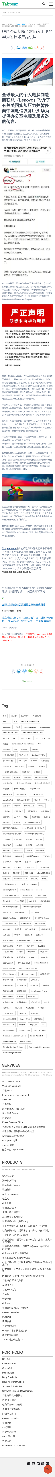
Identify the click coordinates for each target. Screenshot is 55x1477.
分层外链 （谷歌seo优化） (15, 1235)
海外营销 (35, 749)
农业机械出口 (8, 1002)
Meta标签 (6, 901)
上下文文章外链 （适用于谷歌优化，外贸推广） (26, 1226)
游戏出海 (39, 935)
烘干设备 (20, 997)
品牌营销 (6, 749)
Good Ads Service (11, 1185)
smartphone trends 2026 (28, 968)
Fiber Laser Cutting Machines (39, 1047)
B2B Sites (7, 1359)
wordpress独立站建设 (13, 1136)
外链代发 (6, 1104)
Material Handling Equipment (13, 1047)
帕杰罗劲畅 (7, 856)
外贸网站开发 (32, 811)
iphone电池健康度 (9, 1019)
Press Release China (12, 1122)
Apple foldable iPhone (39, 991)
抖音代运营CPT (21, 912)
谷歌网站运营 (21, 794)
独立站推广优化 (8, 761)
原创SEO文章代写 (11, 1409)
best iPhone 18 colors (27, 974)
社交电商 (6, 778)
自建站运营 (45, 761)
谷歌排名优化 (8, 952)
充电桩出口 (30, 1008)
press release (45, 727)
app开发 (14, 716)
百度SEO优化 (9, 1289)
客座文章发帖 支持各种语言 (16, 1258)
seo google (7, 727)
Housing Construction (13, 1382)
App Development (11, 1081)
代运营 (5, 1294)
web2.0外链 (8, 1285)
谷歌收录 (22, 1025)
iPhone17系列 (19, 901)
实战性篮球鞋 (44, 867)
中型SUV (6, 867)
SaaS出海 (41, 946)
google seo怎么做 (36, 794)
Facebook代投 (26, 924)
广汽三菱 (29, 851)
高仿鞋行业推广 (31, 929)
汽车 (39, 744)
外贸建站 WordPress (10, 884)
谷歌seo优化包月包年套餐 (15, 1253)
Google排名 (33, 1025)
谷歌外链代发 (8, 783)
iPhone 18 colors (9, 974)
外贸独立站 (37, 716)
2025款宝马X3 (25, 918)
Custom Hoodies (9, 1030)
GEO (43, 1025)
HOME (4, 13)
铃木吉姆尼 (18, 839)
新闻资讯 (24, 749)
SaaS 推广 (45, 957)
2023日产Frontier (32, 856)
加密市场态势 (8, 946)
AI (37, 738)
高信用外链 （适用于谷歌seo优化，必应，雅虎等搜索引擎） (27, 1240)
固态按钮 (6, 879)
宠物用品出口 (22, 991)
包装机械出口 (35, 1002)
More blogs (27, 681)
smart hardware (30, 727)
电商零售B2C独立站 (12, 1404)
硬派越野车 (40, 851)
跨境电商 (6, 817)
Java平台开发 (8, 800)
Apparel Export (24, 1030)
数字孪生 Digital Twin (29, 884)
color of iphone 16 (9, 890)
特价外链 (27, 778)
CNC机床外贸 (45, 974)
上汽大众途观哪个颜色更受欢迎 (33, 828)
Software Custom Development (17, 1391)
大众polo (6, 839)
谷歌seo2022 (35, 789)
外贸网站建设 (18, 811)
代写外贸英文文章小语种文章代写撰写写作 (23, 1127)
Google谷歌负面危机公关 (15, 1330)
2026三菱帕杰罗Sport (11, 895)
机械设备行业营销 (23, 940)
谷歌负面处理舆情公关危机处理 (18, 1131)
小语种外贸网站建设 (10, 772)
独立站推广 (25, 716)
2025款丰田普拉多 (10, 924)
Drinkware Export (9, 1041)
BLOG (12, 13)
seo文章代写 (8, 1436)
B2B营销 (17, 935)
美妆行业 (6, 806)
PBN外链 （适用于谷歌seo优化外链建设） (23, 1276)
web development (11, 1194)
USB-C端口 (29, 873)
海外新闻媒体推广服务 (13, 1108)
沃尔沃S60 (17, 851)
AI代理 (19, 946)
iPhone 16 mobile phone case (31, 890)
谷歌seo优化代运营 (24, 783)
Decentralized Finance (13, 1445)
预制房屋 (45, 985)
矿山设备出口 (32, 997)
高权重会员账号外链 (12, 1217)
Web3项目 (7, 929)
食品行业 (47, 817)
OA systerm (8, 1176)
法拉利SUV (7, 845)
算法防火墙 (21, 957)
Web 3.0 (6, 738)
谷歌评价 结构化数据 (12, 1280)
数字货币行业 (40, 924)
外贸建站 (6, 811)
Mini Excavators (40, 1030)
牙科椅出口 (42, 1008)
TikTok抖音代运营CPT (13, 1339)
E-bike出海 (34, 985)
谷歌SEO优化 (9, 1208)
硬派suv (38, 862)
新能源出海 (32, 952)
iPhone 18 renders (41, 963)
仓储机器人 (35, 980)
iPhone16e (35, 912)
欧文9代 (6, 873)
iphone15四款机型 (43, 873)
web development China (30, 721)
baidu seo (31, 766)
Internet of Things (26, 738)
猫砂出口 (18, 1008)
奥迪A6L (29, 845)
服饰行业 (17, 806)
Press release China (10, 733)
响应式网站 (45, 811)
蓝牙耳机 (17, 817)
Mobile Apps (8, 1373)
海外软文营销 (9, 1180)
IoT (14, 738)
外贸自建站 (7, 766)
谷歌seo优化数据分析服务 (15, 1308)
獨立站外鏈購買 (10, 1335)
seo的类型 (32, 901)
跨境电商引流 (45, 929)
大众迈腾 (39, 845)
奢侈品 (44, 879)
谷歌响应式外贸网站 (12, 1395)
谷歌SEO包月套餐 (11, 611)
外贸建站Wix (27, 895)
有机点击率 (7, 912)
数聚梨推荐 (26, 772)
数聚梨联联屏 (29, 806)
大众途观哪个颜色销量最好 (34, 834)
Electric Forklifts (25, 1041)
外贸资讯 (17, 778)
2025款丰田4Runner (42, 918)
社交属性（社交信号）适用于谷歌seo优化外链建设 (26, 1270)
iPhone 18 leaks (9, 968)
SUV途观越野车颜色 (10, 828)
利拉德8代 (16, 873)
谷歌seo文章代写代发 (42, 783)
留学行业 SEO (8, 963)
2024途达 (18, 856)
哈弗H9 (18, 862)
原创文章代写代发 (11, 1212)
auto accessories (41, 778)
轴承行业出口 (8, 991)
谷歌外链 (37, 800)
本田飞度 (39, 839)
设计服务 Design (10, 1113)
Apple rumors (8, 997)
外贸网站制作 (9, 1326)
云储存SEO (33, 957)
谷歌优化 (37, 772)
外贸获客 (20, 952)
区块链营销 (38, 940)
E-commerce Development (15, 1095)
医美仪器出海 (8, 957)
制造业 (5, 744)
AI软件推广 (30, 946)
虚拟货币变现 (8, 940)
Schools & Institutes (12, 1386)
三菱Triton (46, 856)
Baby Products (9, 1377)
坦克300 (28, 862)
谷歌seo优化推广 (20, 789)
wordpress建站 (9, 1140)
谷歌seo (34, 761)
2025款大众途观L (9, 918)
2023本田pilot (30, 867)
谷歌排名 (6, 789)
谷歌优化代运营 (8, 755)
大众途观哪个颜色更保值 (12, 834)
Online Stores (9, 1363)
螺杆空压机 (38, 1019)
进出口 (17, 727)
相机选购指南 (45, 901)
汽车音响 (17, 822)
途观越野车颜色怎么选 (32, 822)
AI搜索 (46, 1002)
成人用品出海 (21, 985)
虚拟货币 (18, 929)
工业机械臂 (35, 1013)
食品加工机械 (22, 1002)
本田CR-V (17, 867)
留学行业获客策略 (23, 963)
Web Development (11, 1086)
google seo (19, 766)
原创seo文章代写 (23, 800)
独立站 (5, 1198)
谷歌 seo (47, 800)
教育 (15, 721)
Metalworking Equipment (12, 1053)
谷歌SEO (6, 1090)
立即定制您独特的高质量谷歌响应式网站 (23, 604)
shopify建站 (8, 1145)
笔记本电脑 (36, 817)
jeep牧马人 (7, 862)
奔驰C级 (29, 839)
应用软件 (6, 1321)
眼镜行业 (42, 766)
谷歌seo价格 (7, 794)
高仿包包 (6, 935)
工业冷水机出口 (8, 1013)
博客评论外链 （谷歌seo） (15, 1221)
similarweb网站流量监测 (32, 907)
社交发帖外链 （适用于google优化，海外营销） (26, 1230)
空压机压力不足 (8, 1025)
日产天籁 (6, 851)
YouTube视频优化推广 (11, 907)
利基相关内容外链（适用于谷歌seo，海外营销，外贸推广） (26, 1247)
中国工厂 (6, 721)
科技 (15, 749)
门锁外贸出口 (9, 1413)
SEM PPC (7, 1099)
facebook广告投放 (38, 755)
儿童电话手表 (41, 895)
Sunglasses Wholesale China (23, 744)
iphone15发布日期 (20, 879)
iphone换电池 (25, 1019)
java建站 (41, 806)
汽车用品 (34, 879)
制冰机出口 (7, 1008)
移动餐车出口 (8, 980)
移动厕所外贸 (22, 980)
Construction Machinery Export (14, 1036)
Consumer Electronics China (32, 733)
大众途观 (18, 845)
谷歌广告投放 (23, 755)
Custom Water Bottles (37, 1036)
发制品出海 (44, 952)
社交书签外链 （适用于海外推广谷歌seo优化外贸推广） (27, 1263)
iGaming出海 (8, 985)
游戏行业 (6, 822)
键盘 (26, 817)
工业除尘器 (23, 1013)
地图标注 (6, 1317)
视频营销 (6, 1189)
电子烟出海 (28, 935)
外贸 (4, 716)
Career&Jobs (8, 1368)
